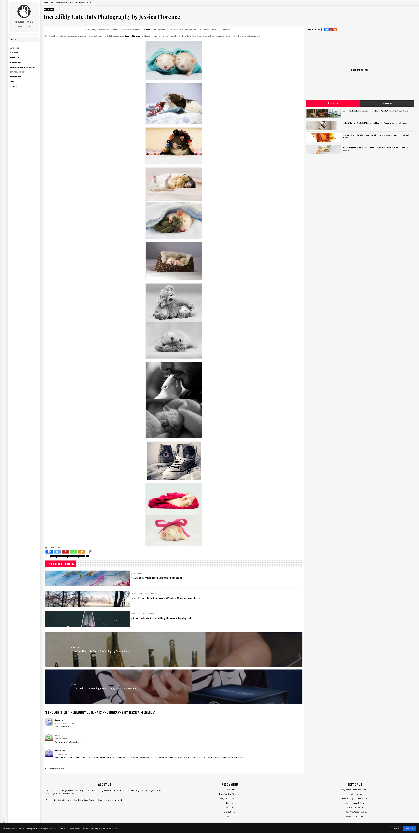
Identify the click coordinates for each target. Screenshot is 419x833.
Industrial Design (17, 72)
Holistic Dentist (229, 789)
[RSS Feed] (335, 29)
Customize (395, 829)
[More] (81, 552)
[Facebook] (49, 552)
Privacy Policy (113, 829)
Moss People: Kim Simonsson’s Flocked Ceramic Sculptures (165, 598)
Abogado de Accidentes (230, 798)
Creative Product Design (354, 803)
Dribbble (229, 803)
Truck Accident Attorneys (229, 794)
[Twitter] (57, 552)
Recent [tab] (388, 103)
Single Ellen (151, 29)
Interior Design (16, 62)
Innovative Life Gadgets (355, 816)
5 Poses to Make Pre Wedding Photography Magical (161, 618)
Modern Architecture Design (355, 812)
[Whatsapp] (73, 552)
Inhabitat (230, 807)
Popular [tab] (334, 103)
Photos (81, 556)
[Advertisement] (360, 49)
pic (87, 556)
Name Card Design (355, 807)
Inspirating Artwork (355, 794)
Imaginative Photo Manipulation (355, 789)
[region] (209, 828)
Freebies (13, 86)
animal (53, 556)
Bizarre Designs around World (354, 798)
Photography (15, 77)
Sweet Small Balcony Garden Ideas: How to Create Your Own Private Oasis (375, 111)
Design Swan (24, 21)
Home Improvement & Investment (23, 67)
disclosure (106, 800)
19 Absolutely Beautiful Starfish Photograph (157, 577)
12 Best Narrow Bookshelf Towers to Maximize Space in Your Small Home (375, 123)
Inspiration (14, 58)
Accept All (409, 829)
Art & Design (15, 48)
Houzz (229, 816)
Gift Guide (14, 53)
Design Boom (229, 812)
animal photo (61, 556)
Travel (12, 82)
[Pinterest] (65, 552)
